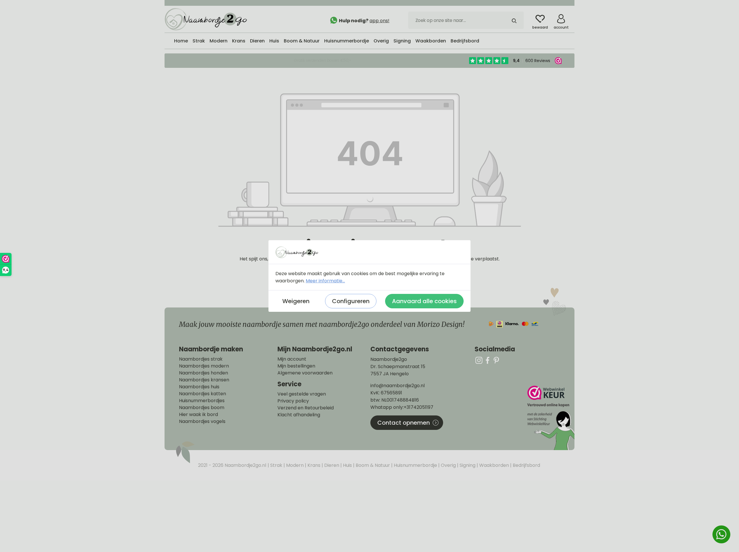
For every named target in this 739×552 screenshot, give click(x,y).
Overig (448, 465)
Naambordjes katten (202, 394)
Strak (275, 465)
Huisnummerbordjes (202, 401)
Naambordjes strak (201, 359)
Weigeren (295, 301)
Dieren (331, 465)
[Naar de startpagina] (208, 18)
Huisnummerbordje (415, 465)
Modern (294, 465)
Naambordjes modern (204, 366)
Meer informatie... (325, 280)
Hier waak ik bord (198, 414)
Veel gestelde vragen (301, 394)
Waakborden (493, 465)
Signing (466, 465)
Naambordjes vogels (202, 421)
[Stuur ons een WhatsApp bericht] (721, 534)
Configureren (351, 301)
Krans (313, 465)
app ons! (379, 20)
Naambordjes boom (201, 408)
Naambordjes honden (203, 373)
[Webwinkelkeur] (550, 418)
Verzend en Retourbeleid (305, 408)
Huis (347, 465)
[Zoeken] (514, 20)
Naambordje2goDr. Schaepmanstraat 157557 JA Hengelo (397, 366)
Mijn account (291, 359)
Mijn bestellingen (296, 366)
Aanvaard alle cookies (424, 301)
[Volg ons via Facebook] (487, 360)
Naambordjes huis (199, 387)
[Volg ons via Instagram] (479, 360)
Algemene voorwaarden (305, 373)
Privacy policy (293, 401)
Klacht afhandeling (298, 415)
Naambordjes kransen (204, 380)
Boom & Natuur (372, 465)
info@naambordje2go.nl (397, 385)
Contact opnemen (403, 423)
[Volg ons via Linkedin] (496, 360)
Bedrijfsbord (526, 465)
